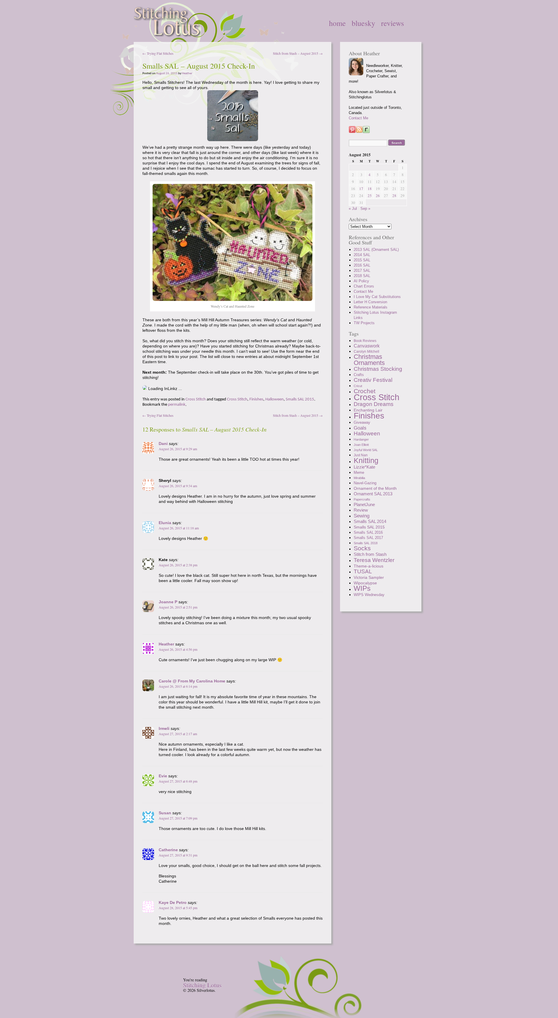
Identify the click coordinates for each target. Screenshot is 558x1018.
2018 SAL (362, 276)
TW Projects (364, 323)
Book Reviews (365, 341)
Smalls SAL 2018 (366, 543)
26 (378, 195)
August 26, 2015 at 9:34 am (178, 485)
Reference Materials (370, 307)
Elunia (165, 522)
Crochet (364, 391)
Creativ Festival (373, 380)
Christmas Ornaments (369, 359)
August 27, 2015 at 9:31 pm (178, 855)
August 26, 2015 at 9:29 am (178, 448)
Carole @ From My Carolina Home (192, 681)
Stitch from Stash (370, 554)
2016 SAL (362, 265)
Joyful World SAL (366, 450)
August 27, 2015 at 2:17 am (178, 733)
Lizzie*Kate (364, 466)
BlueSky (363, 23)
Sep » (365, 208)
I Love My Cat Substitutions (377, 297)
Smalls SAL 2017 (368, 537)
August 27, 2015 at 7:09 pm (178, 818)
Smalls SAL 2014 (370, 521)
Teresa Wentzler (374, 560)
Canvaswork (367, 345)
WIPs (362, 588)
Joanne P (168, 602)
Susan (165, 813)
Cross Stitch (195, 399)
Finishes (256, 399)
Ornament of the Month (375, 488)
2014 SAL (362, 255)
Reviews (392, 23)
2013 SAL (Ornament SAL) (376, 249)
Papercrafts (362, 499)
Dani (163, 443)
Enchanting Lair (368, 410)
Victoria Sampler (369, 577)
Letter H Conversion (370, 302)
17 (361, 188)
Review (361, 510)
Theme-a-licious (368, 566)
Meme (359, 473)
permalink (176, 404)
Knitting (366, 460)
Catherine (168, 849)
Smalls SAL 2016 (368, 532)
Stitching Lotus (202, 985)
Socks (362, 548)
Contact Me (358, 118)
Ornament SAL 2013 (373, 493)
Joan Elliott (361, 444)
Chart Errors (364, 286)
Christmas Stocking (378, 369)
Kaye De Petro (173, 902)
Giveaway (362, 422)
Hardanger (361, 439)
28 (394, 195)
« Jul (353, 208)
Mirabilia (359, 478)
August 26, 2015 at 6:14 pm (178, 686)
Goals (360, 427)
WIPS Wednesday (369, 595)
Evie (163, 776)
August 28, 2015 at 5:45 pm (178, 907)
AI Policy (361, 281)
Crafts (359, 375)
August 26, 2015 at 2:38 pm (178, 565)
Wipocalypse (365, 583)
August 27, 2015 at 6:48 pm (178, 781)
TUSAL (363, 571)
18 (370, 188)
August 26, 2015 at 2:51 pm (178, 607)
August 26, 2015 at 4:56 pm (178, 649)
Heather (187, 73)
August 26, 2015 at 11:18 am (179, 528)
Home (337, 23)
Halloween (274, 399)
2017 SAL (362, 270)
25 (370, 195)
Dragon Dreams (374, 404)
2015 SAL (362, 260)
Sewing (361, 516)
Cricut (358, 386)
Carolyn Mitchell (366, 352)
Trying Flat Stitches (158, 53)
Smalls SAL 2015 (300, 399)
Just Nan (361, 455)
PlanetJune (364, 504)
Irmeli (164, 728)
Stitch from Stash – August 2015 (298, 53)
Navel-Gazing (365, 483)
